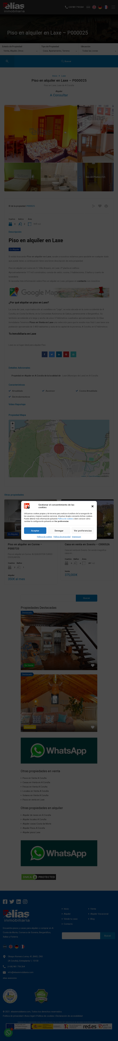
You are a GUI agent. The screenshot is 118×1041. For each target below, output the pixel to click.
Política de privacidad (62, 537)
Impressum (76, 537)
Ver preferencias (83, 530)
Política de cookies (65, 519)
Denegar (59, 530)
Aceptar (35, 530)
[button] (92, 506)
